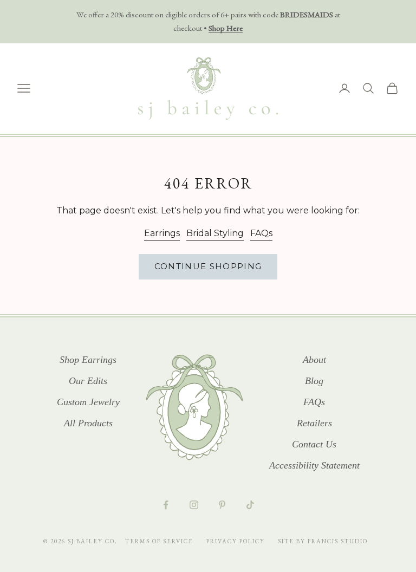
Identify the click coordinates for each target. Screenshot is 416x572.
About (314, 359)
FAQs (261, 233)
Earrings (162, 233)
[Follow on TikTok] (250, 504)
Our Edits (88, 380)
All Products (88, 423)
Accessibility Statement (314, 465)
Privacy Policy (236, 541)
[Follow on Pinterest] (222, 504)
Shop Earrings (88, 359)
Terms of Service (160, 541)
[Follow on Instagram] (193, 504)
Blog (314, 380)
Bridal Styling (215, 233)
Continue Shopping (208, 266)
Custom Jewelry (88, 401)
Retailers (314, 423)
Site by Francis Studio (323, 541)
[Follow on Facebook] (165, 504)
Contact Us (314, 444)
